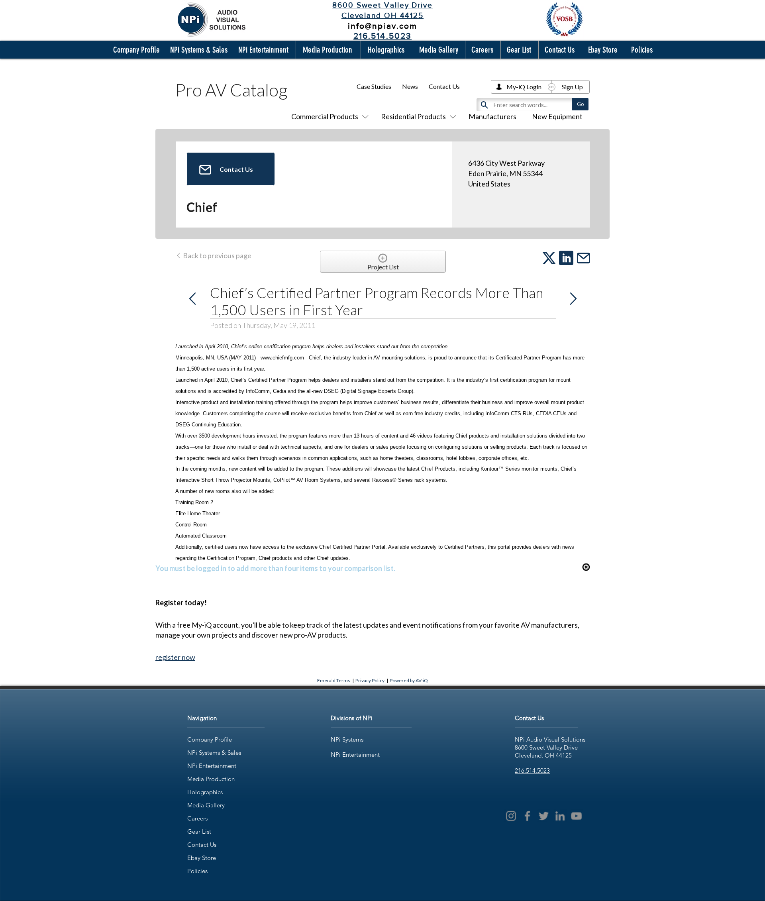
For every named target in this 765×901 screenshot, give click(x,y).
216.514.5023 (532, 770)
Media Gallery (206, 805)
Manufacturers (492, 116)
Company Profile (209, 739)
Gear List (199, 831)
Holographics (205, 792)
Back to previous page (216, 255)
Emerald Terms (333, 680)
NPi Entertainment (211, 765)
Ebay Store (201, 858)
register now (175, 657)
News (410, 86)
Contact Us (444, 86)
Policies (197, 871)
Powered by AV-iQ (409, 680)
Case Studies (374, 86)
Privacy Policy (369, 680)
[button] (135, 50)
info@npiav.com (382, 25)
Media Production (211, 779)
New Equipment (557, 116)
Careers (197, 818)
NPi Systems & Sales (214, 752)
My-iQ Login (523, 86)
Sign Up (572, 86)
